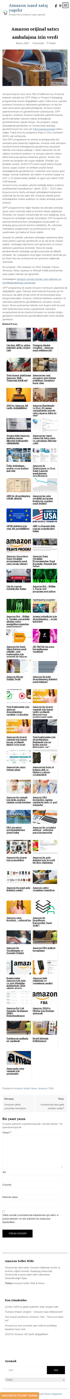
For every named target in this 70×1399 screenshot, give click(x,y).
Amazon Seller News (25, 1088)
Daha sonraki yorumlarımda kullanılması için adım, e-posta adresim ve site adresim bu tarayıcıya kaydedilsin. (30, 1218)
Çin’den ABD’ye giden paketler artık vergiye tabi (31, 1306)
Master (52, 43)
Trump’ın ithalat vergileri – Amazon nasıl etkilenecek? (34, 1312)
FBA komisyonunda (44, 129)
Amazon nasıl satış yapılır (28, 7)
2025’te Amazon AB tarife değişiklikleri (26, 1334)
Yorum (6, 1132)
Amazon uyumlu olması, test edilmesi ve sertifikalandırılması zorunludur (31, 281)
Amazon (42, 1088)
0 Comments (38, 43)
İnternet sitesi (10, 1197)
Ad (4, 1172)
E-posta (6, 1184)
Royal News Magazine (49, 1394)
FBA (51, 1088)
